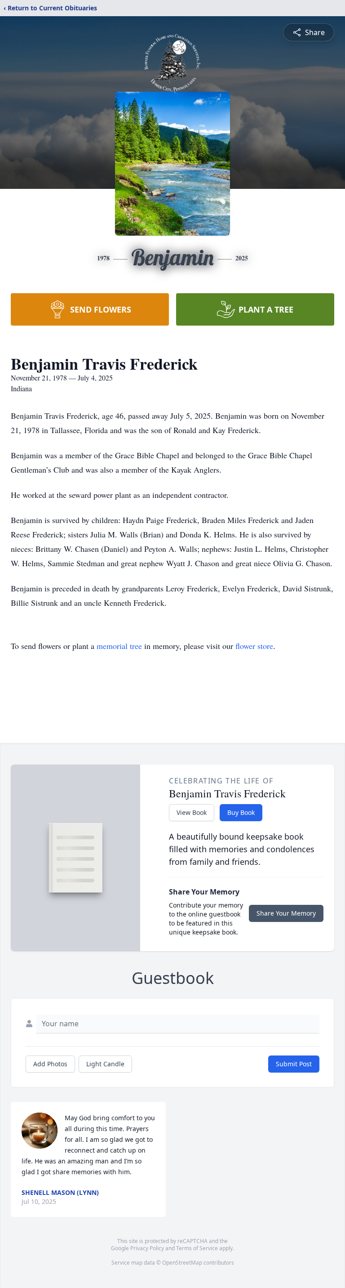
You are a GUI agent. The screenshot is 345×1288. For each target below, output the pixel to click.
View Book (192, 812)
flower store (254, 645)
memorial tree (119, 645)
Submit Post (294, 1064)
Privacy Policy (147, 1248)
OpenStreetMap (182, 1262)
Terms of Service (197, 1248)
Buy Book (241, 812)
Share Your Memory (286, 913)
